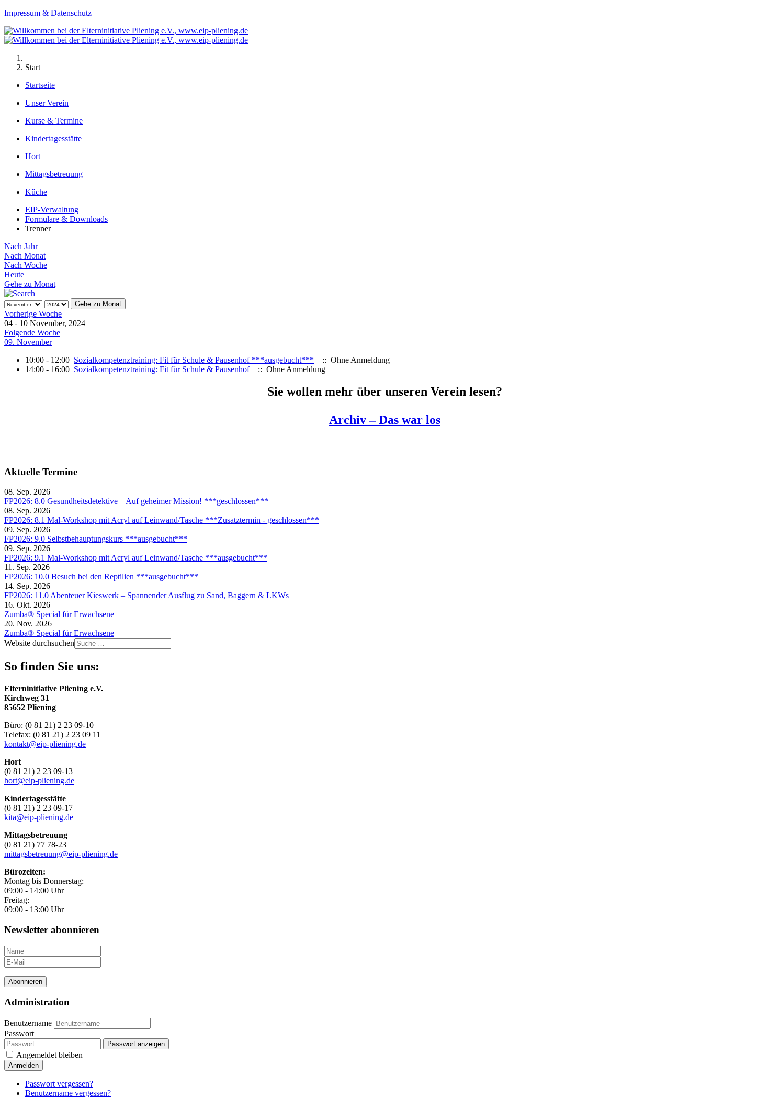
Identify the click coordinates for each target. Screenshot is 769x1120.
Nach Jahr (21, 246)
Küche (36, 191)
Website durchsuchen (39, 643)
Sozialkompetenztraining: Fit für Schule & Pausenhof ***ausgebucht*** (194, 359)
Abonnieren (25, 981)
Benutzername (28, 1022)
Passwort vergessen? (59, 1083)
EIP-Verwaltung (51, 209)
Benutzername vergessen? (68, 1093)
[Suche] (19, 293)
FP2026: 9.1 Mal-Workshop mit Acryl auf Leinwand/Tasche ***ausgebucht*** (135, 557)
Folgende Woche (32, 332)
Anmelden (23, 1065)
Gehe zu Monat (29, 283)
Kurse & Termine (54, 120)
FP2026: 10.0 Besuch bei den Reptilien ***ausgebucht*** (101, 576)
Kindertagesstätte (53, 138)
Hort (32, 156)
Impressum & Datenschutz (48, 12)
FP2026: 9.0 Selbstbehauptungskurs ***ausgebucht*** (95, 538)
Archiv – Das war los (384, 420)
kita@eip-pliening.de (38, 817)
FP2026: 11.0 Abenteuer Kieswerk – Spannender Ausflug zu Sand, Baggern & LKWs (146, 595)
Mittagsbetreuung (54, 174)
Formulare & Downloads (66, 219)
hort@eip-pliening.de (39, 780)
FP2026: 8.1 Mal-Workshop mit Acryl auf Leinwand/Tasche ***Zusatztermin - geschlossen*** (161, 520)
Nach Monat (25, 255)
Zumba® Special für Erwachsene (59, 614)
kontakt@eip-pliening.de (45, 744)
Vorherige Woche (33, 313)
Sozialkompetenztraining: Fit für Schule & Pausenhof (162, 369)
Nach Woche (25, 265)
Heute (14, 274)
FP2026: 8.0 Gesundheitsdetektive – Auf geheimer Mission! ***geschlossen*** (136, 501)
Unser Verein (47, 102)
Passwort (19, 1033)
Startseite (40, 85)
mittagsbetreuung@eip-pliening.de (61, 853)
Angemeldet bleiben (49, 1054)
